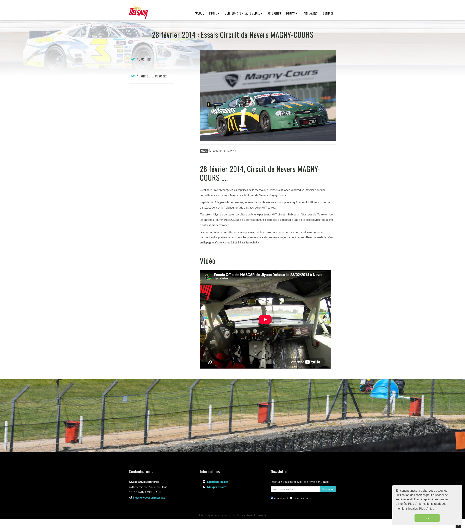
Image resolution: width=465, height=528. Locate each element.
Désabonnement (302, 498)
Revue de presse (149, 75)
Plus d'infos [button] (426, 508)
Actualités (274, 13)
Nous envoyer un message (149, 497)
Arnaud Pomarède (249, 515)
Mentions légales (217, 481)
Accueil (199, 13)
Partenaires (310, 13)
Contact (328, 13)
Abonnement (281, 498)
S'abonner (328, 489)
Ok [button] (427, 518)
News (140, 58)
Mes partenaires (217, 487)
